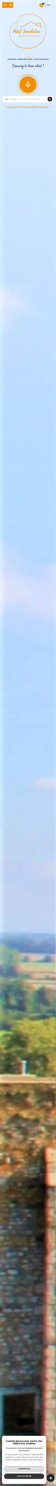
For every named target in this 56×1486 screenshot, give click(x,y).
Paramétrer (24, 1468)
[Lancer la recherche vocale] (28, 84)
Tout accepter (24, 1476)
